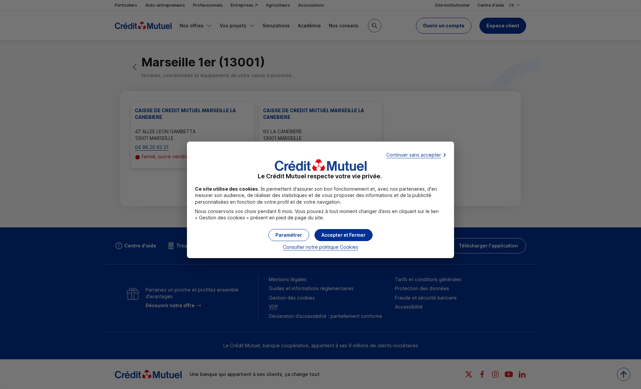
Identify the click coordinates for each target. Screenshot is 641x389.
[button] (343, 235)
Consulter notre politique (320, 247)
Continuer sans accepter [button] (413, 155)
